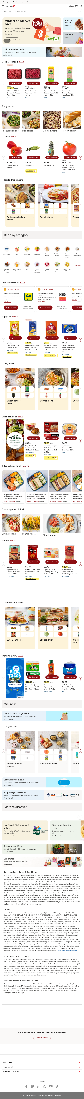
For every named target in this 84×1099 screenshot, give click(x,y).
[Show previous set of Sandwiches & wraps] (3, 627)
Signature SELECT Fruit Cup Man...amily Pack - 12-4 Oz (51, 572)
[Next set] (80, 84)
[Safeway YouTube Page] (51, 1086)
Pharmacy (19, 2)
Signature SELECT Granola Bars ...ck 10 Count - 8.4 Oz (14, 572)
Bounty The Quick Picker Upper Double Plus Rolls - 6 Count (32, 687)
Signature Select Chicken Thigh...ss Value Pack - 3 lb (68, 93)
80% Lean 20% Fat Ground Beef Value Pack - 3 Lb (13, 93)
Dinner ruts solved (28, 534)
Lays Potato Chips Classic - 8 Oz (13, 347)
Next (79, 487)
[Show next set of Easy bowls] (80, 388)
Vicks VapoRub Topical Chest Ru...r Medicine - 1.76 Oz (68, 687)
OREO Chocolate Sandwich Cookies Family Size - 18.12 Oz (68, 349)
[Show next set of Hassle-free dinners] (80, 204)
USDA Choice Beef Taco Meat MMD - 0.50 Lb (31, 93)
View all (21, 62)
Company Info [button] (8, 1067)
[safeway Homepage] (10, 6)
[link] (8, 55)
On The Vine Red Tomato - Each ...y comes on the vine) (68, 167)
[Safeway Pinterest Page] (38, 1086)
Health (12, 2)
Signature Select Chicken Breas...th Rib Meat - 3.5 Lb (51, 93)
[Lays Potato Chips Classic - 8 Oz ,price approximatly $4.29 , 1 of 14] (14, 340)
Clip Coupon (11, 307)
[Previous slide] (5, 41)
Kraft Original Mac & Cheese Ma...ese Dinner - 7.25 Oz (32, 348)
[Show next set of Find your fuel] (80, 751)
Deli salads (27, 131)
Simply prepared (51, 535)
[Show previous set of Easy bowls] (3, 388)
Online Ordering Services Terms (67, 951)
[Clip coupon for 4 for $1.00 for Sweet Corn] (35, 171)
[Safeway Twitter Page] (32, 1086)
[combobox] (42, 11)
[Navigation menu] (3, 6)
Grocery (5, 2)
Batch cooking (9, 534)
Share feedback (42, 1038)
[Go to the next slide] (79, 299)
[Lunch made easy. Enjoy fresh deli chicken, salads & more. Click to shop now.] (14, 440)
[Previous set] (3, 84)
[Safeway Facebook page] (26, 1086)
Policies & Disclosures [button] (11, 1072)
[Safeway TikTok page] (57, 1086)
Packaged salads (10, 131)
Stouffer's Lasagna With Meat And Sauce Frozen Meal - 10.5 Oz (51, 449)
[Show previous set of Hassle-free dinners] (3, 204)
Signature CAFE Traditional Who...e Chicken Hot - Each (32, 448)
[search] (80, 11)
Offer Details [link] (7, 302)
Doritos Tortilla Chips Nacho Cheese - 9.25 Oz (32, 572)
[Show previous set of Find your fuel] (3, 751)
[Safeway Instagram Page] (44, 1086)
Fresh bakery (69, 131)
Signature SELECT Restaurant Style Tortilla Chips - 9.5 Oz (69, 572)
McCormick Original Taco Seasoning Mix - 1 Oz (51, 348)
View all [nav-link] (26, 466)
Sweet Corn (29, 165)
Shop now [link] (68, 25)
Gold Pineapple (49, 165)
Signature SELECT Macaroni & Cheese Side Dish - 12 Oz (68, 448)
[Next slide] (8, 41)
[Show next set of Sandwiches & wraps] (80, 627)
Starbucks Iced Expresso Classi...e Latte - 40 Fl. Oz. (50, 687)
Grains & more (50, 131)
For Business (28, 2)
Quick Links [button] (7, 1062)
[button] (73, 6)
